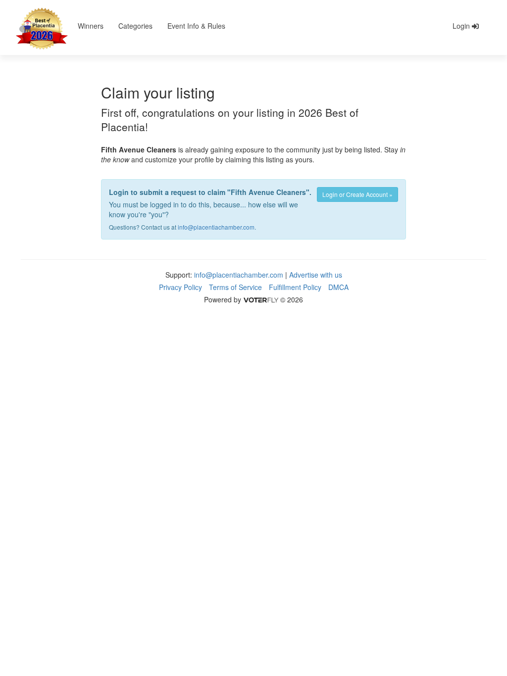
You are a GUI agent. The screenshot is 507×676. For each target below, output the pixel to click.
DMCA (338, 287)
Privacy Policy (180, 287)
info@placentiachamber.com (216, 227)
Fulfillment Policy (295, 287)
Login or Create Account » (357, 194)
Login (462, 26)
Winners (90, 26)
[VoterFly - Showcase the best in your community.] (260, 299)
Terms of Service (235, 287)
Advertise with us (315, 275)
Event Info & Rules (196, 26)
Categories (135, 26)
